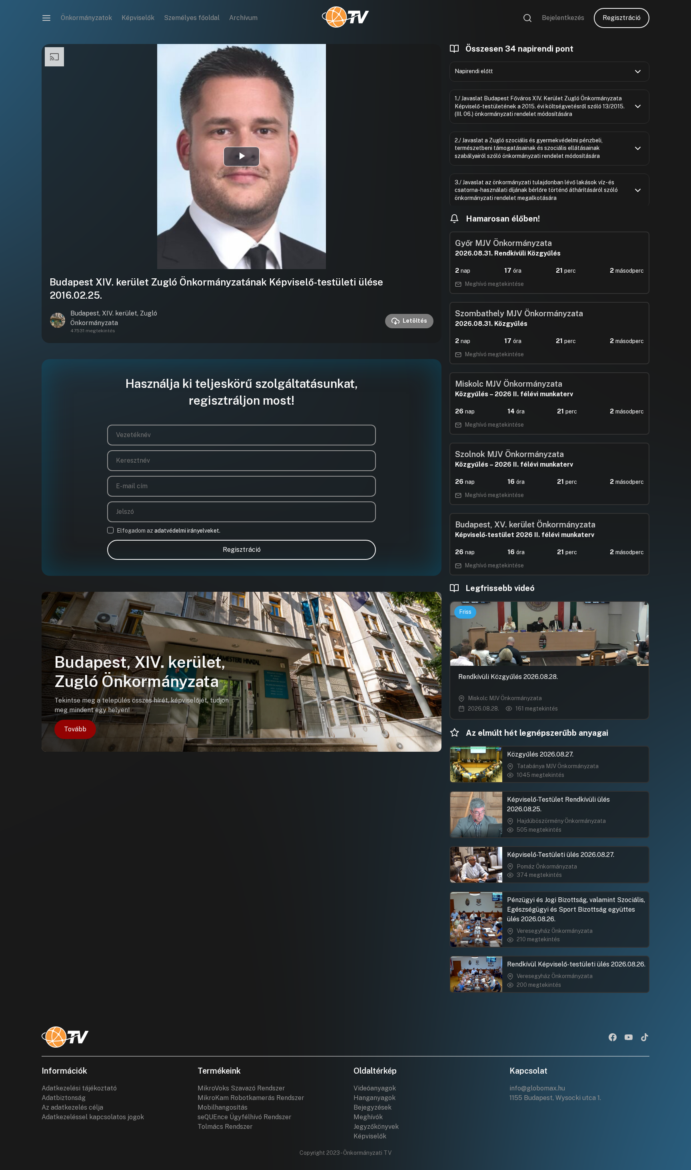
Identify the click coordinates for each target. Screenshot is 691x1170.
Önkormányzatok (86, 18)
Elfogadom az (168, 530)
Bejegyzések (372, 1107)
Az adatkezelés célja (72, 1107)
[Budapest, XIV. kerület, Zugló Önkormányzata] (58, 321)
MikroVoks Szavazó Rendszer (241, 1088)
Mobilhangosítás (223, 1107)
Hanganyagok (374, 1098)
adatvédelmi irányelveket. (187, 530)
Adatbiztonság (64, 1098)
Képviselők (138, 18)
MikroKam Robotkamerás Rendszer (251, 1098)
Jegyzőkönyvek (376, 1126)
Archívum (243, 18)
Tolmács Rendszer (225, 1126)
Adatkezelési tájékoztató (79, 1088)
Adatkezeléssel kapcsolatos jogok (93, 1117)
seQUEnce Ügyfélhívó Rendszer (245, 1117)
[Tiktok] (644, 1038)
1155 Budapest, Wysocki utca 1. (555, 1098)
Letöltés (415, 320)
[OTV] (345, 18)
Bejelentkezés (563, 18)
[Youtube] (628, 1038)
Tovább (75, 729)
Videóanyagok (374, 1088)
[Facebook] (612, 1038)
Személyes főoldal (192, 18)
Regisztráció (622, 18)
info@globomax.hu (537, 1088)
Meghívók (368, 1117)
